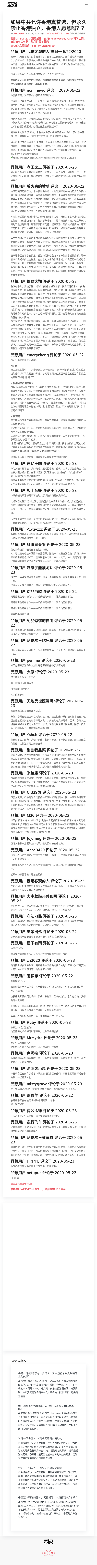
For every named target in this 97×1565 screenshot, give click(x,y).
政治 (58, 33)
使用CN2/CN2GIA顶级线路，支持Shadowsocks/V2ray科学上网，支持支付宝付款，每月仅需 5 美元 (48, 40)
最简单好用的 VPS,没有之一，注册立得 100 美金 (38, 1189)
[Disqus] (48, 1245)
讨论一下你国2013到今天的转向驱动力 (40, 1438)
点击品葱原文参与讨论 (22, 1183)
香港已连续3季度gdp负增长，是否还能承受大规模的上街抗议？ (47, 1375)
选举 (54, 33)
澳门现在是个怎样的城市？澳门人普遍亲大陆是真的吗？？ (47, 1407)
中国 (67, 33)
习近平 (49, 33)
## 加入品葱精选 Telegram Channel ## (33, 45)
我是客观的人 (19, 33)
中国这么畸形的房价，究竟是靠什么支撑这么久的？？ (48, 1497)
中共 (62, 33)
